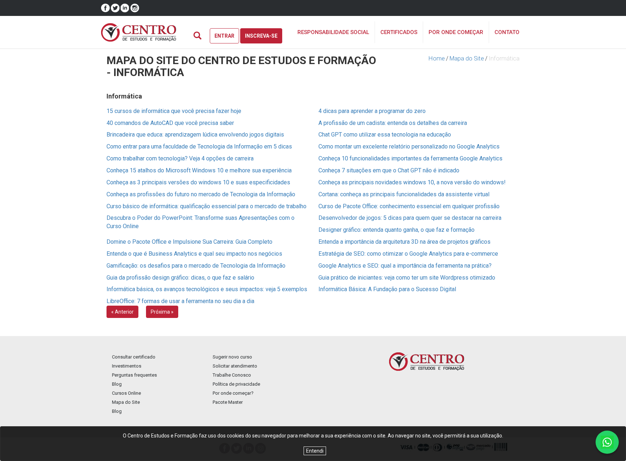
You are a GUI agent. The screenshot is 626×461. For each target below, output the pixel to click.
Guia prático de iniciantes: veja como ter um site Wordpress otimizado (406, 277)
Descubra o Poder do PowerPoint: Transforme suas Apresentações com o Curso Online (201, 222)
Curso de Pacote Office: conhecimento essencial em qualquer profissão (409, 206)
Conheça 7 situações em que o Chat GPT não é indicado (388, 170)
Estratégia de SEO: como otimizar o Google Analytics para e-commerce (408, 253)
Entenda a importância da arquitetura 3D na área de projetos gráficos (404, 241)
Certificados (398, 32)
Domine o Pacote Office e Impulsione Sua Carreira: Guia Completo (189, 241)
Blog (117, 384)
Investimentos (126, 366)
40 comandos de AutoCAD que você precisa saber (170, 123)
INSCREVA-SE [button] (261, 36)
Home (437, 58)
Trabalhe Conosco (232, 375)
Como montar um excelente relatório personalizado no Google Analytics (409, 146)
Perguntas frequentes (134, 375)
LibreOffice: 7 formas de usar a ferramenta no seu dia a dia (180, 301)
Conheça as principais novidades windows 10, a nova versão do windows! (412, 182)
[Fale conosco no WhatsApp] (607, 442)
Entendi (315, 451)
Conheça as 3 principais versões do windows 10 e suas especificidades (198, 182)
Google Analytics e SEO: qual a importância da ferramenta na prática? (405, 265)
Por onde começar (456, 32)
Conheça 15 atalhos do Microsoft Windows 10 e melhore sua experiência (199, 170)
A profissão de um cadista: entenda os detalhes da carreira (392, 123)
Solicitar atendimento (235, 366)
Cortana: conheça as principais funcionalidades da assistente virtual (403, 194)
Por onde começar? (233, 393)
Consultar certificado (133, 357)
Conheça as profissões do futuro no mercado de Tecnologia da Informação (201, 194)
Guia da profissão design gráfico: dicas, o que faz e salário (180, 277)
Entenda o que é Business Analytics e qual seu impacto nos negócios (194, 253)
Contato (506, 32)
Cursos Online (126, 393)
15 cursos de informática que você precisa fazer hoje (174, 111)
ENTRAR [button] (224, 36)
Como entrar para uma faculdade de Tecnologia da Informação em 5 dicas (199, 146)
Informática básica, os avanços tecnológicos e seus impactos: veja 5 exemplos (207, 289)
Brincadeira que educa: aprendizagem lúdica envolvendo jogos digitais (195, 134)
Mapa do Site (467, 58)
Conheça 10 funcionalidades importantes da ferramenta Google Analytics (410, 158)
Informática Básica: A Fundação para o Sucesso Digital (387, 289)
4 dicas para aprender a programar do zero (372, 111)
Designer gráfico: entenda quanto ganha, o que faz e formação (396, 229)
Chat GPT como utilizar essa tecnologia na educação (384, 134)
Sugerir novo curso (232, 357)
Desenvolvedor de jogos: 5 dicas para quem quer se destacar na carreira (409, 217)
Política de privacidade (236, 384)
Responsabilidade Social (333, 32)
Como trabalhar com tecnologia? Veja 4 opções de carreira (180, 158)
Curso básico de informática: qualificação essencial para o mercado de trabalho (206, 206)
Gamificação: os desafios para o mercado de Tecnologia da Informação (196, 265)
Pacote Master (228, 402)
